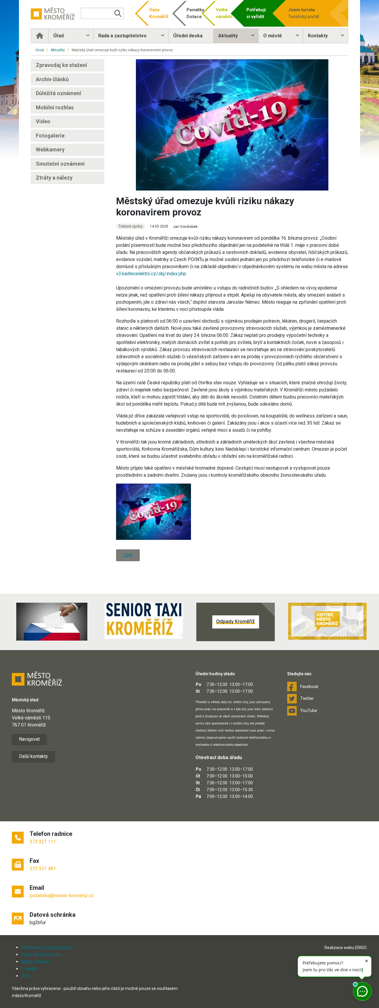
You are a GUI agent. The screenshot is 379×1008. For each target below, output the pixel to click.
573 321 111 (43, 841)
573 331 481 (43, 868)
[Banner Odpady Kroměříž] (235, 622)
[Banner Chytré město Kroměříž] (327, 621)
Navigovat (29, 739)
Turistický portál (303, 13)
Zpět (128, 555)
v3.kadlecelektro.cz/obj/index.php (151, 273)
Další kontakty (33, 756)
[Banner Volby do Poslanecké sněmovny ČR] (52, 622)
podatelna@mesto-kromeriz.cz (62, 895)
